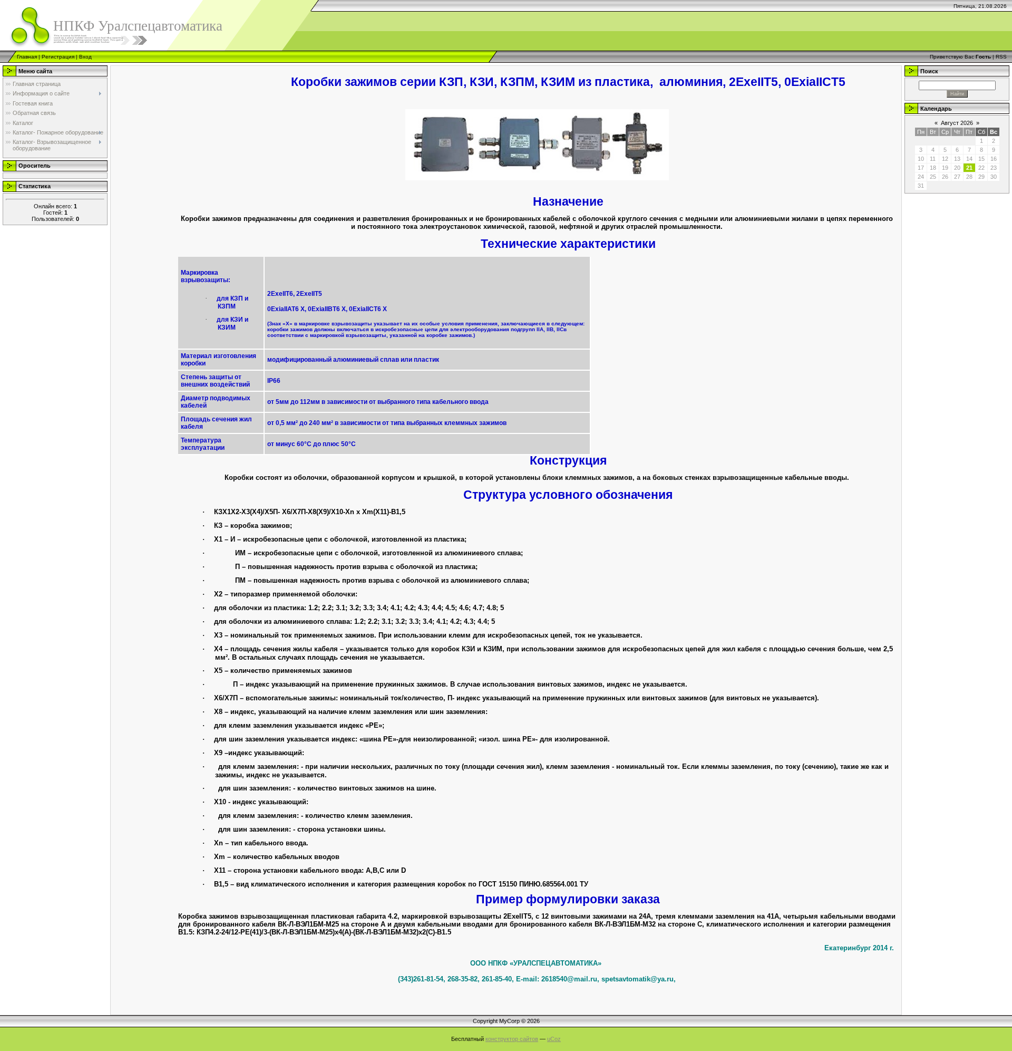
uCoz (554, 1039)
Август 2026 (957, 123)
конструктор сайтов (511, 1039)
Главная (27, 57)
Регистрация (58, 57)
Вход (85, 57)
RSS (1001, 57)
